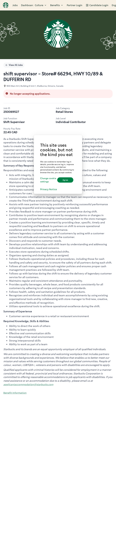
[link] (5, 5)
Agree (65, 180)
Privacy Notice (48, 189)
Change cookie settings (48, 180)
